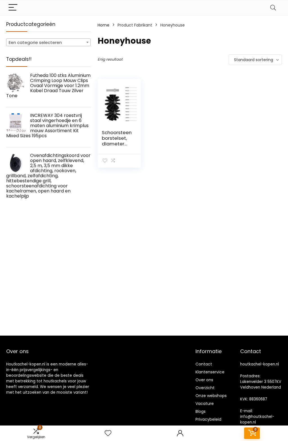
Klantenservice (209, 372)
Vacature (204, 403)
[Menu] (13, 7)
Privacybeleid (208, 419)
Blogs (200, 411)
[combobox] (48, 42)
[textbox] (48, 42)
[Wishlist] (108, 433)
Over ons (204, 380)
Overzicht (205, 388)
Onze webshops (211, 395)
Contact (203, 364)
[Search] (273, 7)
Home (103, 25)
